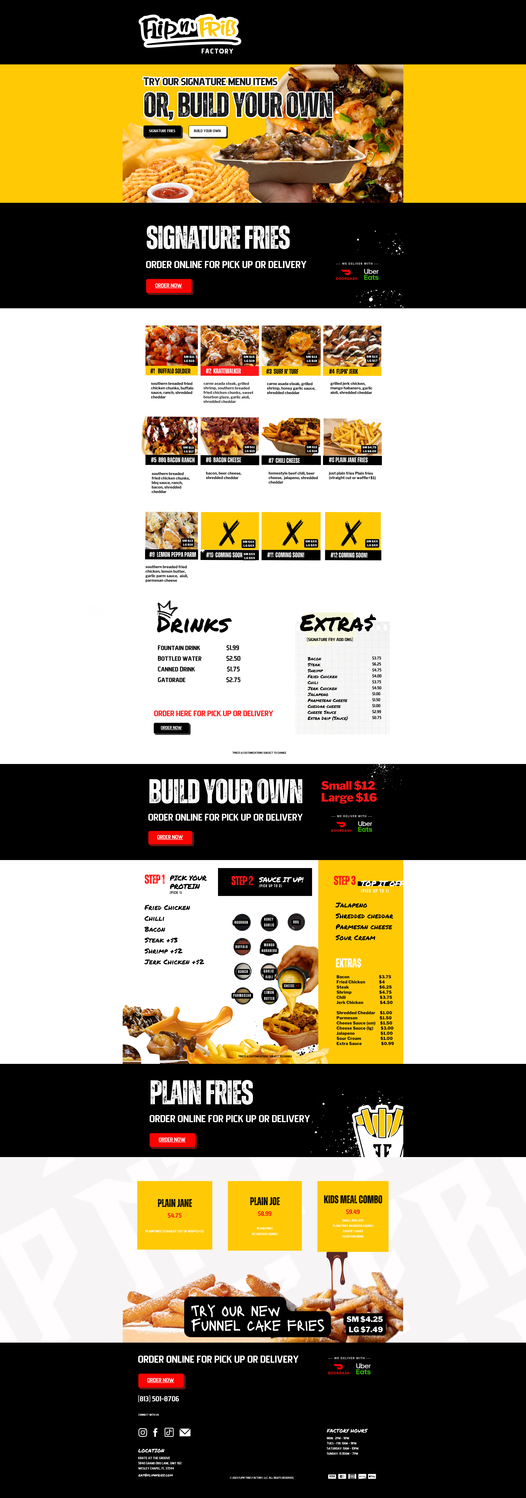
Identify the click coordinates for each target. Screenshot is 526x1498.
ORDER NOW (168, 286)
